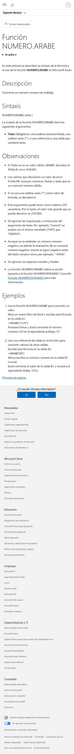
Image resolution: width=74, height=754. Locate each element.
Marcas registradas (12, 742)
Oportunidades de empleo (15, 684)
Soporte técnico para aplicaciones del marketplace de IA (28, 639)
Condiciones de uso (54, 736)
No (47, 395)
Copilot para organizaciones (16, 424)
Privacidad (39, 736)
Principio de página (14, 377)
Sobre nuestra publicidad (34, 742)
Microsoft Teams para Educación (18, 526)
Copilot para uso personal (15, 430)
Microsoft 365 (10, 436)
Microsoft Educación (13, 514)
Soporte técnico (12, 12)
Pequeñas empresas (13, 611)
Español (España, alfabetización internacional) (30, 717)
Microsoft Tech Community (16, 645)
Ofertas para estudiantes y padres (19, 549)
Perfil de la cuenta (12, 464)
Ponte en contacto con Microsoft (18, 736)
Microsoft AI (9, 571)
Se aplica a (10, 54)
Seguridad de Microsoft (14, 577)
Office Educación (11, 537)
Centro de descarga (12, 469)
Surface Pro (9, 413)
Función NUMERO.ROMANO (26, 278)
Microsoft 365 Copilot (13, 600)
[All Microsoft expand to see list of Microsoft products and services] (4, 5)
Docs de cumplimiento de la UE (18, 747)
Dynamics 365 (10, 588)
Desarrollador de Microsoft (16, 627)
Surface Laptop (10, 419)
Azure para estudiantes (14, 554)
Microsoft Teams (11, 605)
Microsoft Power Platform (15, 656)
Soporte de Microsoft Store (16, 475)
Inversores (8, 707)
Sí (26, 395)
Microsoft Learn (11, 633)
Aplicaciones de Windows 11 (16, 447)
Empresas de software (14, 662)
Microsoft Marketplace (14, 650)
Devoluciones (10, 481)
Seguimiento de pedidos (14, 486)
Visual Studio (10, 668)
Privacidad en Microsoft (14, 701)
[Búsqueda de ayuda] (13, 5)
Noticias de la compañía (14, 695)
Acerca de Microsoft (13, 690)
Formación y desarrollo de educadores (20, 543)
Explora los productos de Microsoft (19, 441)
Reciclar (7, 492)
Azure (6, 582)
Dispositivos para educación (16, 520)
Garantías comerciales (14, 498)
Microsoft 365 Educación (15, 532)
